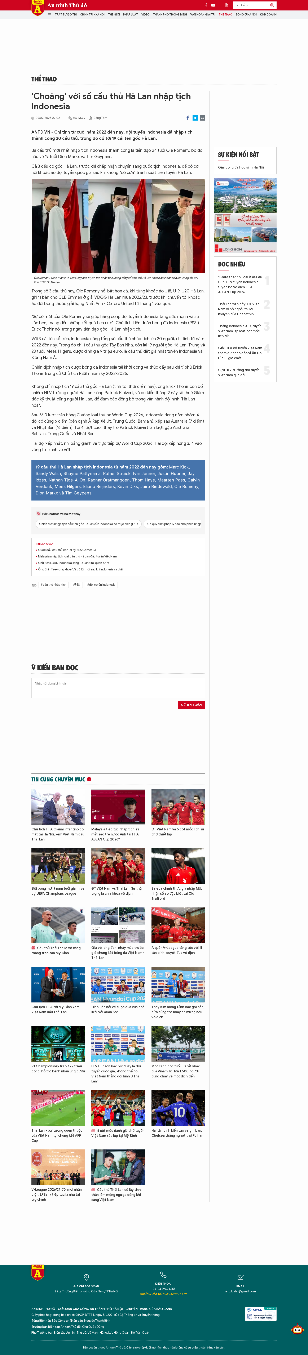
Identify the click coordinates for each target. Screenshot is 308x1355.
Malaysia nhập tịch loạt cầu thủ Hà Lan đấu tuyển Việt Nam (77, 556)
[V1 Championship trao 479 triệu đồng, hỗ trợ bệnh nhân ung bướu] (58, 1044)
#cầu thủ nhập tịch (53, 585)
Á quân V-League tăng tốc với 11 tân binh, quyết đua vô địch (176, 950)
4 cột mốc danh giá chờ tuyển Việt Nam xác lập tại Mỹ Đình (117, 1133)
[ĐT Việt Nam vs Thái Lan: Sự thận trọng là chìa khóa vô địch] (118, 866)
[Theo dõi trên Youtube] (213, 5)
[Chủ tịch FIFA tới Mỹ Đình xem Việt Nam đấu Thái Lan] (58, 984)
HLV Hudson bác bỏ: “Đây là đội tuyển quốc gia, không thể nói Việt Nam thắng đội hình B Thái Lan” (116, 1073)
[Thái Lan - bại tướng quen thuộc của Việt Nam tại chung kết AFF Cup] (58, 1108)
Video (145, 14)
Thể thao (225, 14)
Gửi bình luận (191, 705)
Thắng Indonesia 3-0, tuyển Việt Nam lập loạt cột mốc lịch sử (239, 331)
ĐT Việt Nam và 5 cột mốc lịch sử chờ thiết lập (177, 831)
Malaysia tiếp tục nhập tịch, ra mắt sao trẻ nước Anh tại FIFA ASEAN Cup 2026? (115, 834)
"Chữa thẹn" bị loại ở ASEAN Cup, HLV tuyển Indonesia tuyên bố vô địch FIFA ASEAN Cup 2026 (240, 284)
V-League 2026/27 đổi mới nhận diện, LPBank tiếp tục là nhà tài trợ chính (56, 1195)
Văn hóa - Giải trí (202, 14)
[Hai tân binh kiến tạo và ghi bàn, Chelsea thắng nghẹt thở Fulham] (178, 1108)
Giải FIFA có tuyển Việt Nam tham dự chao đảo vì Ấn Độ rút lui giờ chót (240, 353)
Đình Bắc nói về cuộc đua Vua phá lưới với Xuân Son (118, 1009)
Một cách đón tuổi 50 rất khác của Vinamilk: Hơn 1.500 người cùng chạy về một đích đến (175, 1071)
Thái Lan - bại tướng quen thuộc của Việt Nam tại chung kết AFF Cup (56, 1136)
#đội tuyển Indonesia (101, 585)
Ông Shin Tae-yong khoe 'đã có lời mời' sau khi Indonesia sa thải (80, 569)
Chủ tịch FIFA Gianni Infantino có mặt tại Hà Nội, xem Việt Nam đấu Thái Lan (57, 834)
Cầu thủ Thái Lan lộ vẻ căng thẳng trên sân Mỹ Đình (56, 950)
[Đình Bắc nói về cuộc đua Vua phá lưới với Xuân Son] (118, 984)
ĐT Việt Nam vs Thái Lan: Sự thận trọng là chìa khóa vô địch (117, 891)
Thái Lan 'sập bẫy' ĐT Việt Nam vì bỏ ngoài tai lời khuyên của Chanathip (238, 309)
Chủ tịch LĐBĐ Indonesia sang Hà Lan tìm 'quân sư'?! (73, 563)
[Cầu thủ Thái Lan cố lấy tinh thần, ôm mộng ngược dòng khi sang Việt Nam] (118, 1167)
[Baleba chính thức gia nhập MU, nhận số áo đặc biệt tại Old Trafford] (178, 866)
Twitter (195, 118)
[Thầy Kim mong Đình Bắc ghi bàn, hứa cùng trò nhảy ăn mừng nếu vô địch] (178, 984)
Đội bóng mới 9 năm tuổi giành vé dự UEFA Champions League (57, 891)
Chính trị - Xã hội (92, 14)
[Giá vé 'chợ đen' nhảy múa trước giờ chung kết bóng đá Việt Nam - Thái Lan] (118, 925)
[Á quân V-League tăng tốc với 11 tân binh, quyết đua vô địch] (178, 925)
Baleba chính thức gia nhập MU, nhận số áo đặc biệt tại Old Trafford (176, 894)
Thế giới (114, 14)
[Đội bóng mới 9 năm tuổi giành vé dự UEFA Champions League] (58, 866)
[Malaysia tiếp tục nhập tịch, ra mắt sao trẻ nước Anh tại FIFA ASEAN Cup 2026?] (118, 807)
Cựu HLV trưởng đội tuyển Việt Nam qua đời (239, 372)
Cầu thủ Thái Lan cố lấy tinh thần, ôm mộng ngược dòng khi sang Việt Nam (116, 1195)
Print (202, 118)
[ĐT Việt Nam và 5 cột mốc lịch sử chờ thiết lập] (178, 807)
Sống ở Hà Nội (246, 14)
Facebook (187, 118)
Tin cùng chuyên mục (58, 779)
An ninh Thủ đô (67, 5)
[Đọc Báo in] (228, 5)
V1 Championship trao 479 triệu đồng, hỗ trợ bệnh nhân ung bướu (58, 1068)
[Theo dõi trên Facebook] (207, 5)
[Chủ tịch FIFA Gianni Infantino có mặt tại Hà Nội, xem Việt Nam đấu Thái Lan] (58, 807)
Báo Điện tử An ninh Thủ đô (37, 8)
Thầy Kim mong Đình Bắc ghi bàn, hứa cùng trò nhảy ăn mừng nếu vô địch (177, 1012)
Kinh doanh (268, 14)
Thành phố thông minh (170, 14)
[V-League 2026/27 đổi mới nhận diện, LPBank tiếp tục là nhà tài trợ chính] (58, 1167)
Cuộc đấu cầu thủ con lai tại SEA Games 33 (67, 550)
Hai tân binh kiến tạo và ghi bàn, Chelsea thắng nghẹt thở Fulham (177, 1133)
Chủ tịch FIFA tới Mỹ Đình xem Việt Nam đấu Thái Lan (55, 1009)
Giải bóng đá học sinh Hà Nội (241, 167)
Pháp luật (130, 14)
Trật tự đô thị (66, 14)
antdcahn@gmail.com (240, 1291)
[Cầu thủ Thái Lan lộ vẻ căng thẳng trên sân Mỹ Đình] (58, 925)
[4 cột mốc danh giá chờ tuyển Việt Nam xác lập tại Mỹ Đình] (118, 1108)
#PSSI (76, 585)
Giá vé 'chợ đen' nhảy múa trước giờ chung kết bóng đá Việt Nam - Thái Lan (118, 953)
